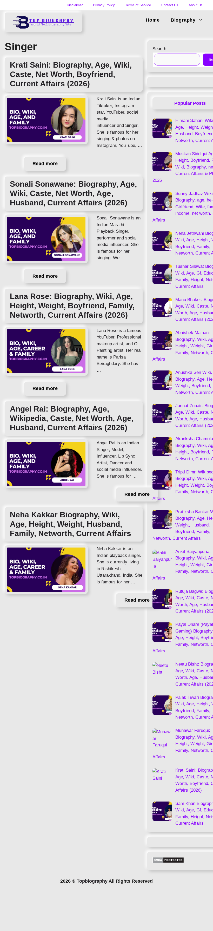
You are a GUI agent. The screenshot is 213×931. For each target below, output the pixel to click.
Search (159, 48)
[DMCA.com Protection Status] (168, 861)
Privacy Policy (104, 5)
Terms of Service (138, 5)
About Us (196, 5)
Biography (183, 20)
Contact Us (169, 5)
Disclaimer (75, 5)
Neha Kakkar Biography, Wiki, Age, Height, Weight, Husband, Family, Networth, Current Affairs (70, 524)
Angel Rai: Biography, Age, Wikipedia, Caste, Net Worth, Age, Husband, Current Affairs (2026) (72, 418)
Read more (45, 163)
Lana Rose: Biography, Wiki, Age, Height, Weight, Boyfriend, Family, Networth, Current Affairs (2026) (72, 305)
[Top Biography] (43, 20)
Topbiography (92, 881)
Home (152, 20)
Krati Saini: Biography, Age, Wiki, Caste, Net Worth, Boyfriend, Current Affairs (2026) (71, 74)
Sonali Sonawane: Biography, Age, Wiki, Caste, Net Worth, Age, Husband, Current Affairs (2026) (73, 193)
